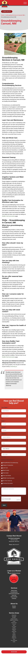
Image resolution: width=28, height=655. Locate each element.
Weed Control (6, 470)
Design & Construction (8, 465)
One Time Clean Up (7, 480)
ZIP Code (3, 457)
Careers (14, 607)
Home (2, 15)
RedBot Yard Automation (8, 216)
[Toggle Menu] (25, 3)
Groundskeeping (14, 592)
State (2, 451)
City (2, 445)
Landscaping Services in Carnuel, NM (14, 15)
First (2, 412)
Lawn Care (5, 467)
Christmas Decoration (8, 483)
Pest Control (5, 473)
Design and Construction (14, 593)
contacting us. (13, 366)
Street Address (4, 439)
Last (2, 418)
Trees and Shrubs (7, 475)
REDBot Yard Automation (8, 478)
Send (4, 505)
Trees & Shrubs (14, 596)
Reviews (14, 606)
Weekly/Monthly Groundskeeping (10, 462)
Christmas (14, 598)
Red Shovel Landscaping (8, 3)
